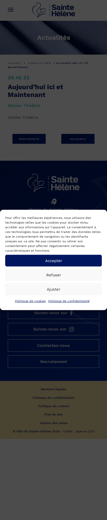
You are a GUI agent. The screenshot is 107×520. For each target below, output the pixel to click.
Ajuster (53, 289)
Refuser (53, 274)
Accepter (53, 260)
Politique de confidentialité (69, 301)
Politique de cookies (30, 301)
